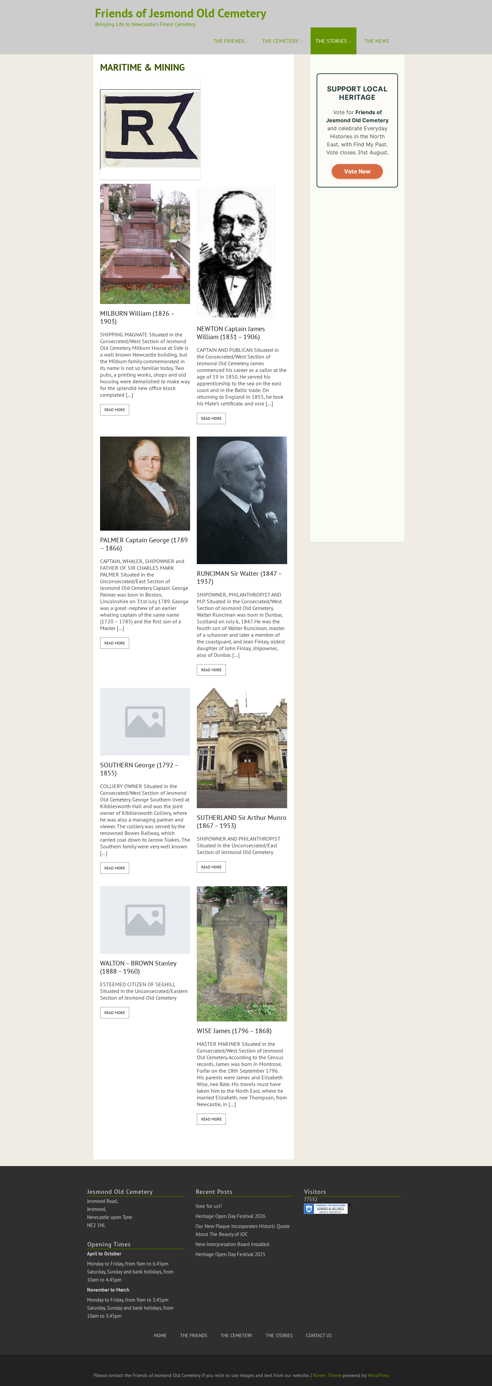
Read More (114, 409)
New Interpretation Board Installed (232, 1244)
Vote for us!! (208, 1206)
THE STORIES (331, 40)
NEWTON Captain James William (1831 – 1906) (231, 333)
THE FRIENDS (229, 40)
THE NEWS (376, 40)
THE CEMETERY (280, 40)
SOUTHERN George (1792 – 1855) (139, 769)
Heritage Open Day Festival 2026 (230, 1216)
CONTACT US (319, 1335)
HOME (160, 1335)
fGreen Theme (327, 1375)
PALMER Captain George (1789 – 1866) (144, 544)
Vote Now (357, 171)
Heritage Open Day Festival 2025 (230, 1254)
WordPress (378, 1375)
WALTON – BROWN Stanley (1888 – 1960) (138, 967)
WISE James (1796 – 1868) (234, 1031)
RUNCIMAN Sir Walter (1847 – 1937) (239, 577)
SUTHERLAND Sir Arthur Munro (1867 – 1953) (241, 822)
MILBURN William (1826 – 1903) (137, 317)
